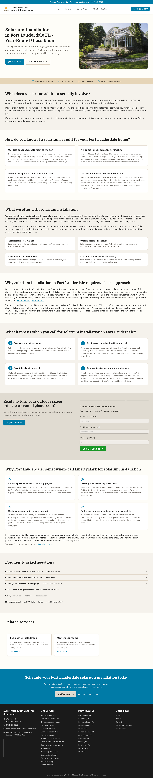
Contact (104, 9)
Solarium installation (49, 755)
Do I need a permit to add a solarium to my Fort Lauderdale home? (32, 571)
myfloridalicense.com (44, 544)
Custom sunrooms (48, 728)
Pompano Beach (78, 311)
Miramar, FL (83, 728)
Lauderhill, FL (83, 748)
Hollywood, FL (83, 719)
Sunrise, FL (82, 742)
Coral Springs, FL (85, 735)
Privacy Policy (121, 728)
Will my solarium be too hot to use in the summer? (26, 596)
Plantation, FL (83, 738)
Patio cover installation (50, 758)
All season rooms (47, 748)
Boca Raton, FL (84, 745)
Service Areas (82, 9)
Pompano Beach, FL (86, 722)
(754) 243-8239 (97, 2)
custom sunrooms (61, 226)
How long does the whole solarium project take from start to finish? (33, 583)
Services (68, 9)
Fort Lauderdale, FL (85, 715)
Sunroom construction (49, 732)
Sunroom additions (48, 715)
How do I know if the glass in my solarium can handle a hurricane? (32, 590)
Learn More (15, 651)
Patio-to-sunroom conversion (52, 742)
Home (59, 9)
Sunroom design (47, 761)
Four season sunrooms (50, 719)
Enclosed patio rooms (49, 751)
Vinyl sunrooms (47, 765)
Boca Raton (61, 311)
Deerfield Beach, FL (86, 725)
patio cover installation (51, 118)
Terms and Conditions (124, 725)
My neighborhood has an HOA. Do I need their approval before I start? (34, 602)
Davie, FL (81, 751)
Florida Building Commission (30, 300)
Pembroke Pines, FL (86, 732)
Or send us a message (88, 694)
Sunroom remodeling (49, 735)
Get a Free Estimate (38, 61)
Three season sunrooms (50, 722)
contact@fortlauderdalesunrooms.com (21, 729)
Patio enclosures (47, 725)
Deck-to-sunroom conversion (52, 745)
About (95, 9)
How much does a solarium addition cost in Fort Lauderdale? (30, 577)
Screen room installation (50, 738)
